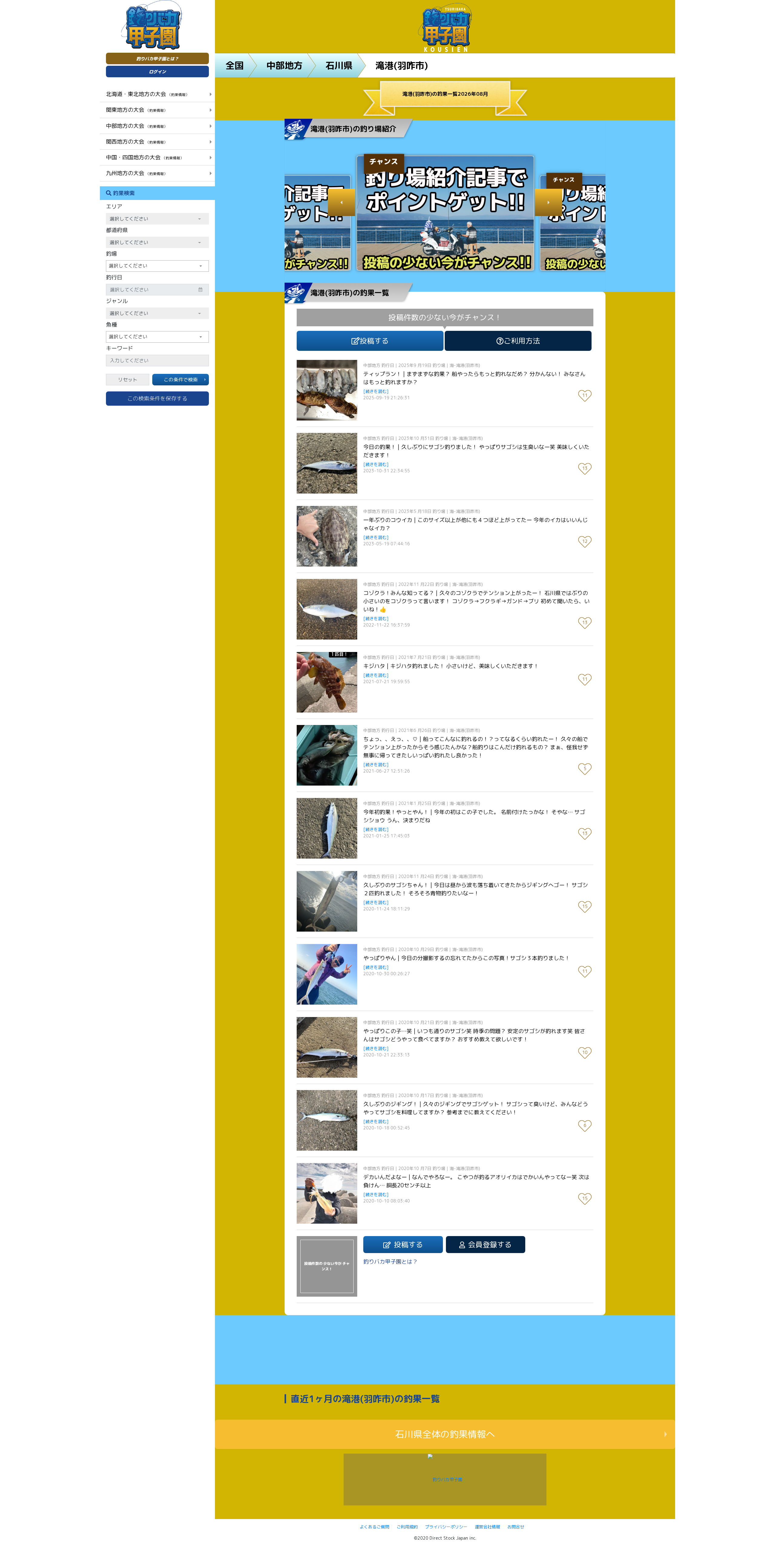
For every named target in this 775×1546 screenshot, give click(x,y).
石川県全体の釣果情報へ (445, 1434)
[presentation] (341, 202)
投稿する (374, 341)
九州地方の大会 (136, 173)
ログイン (157, 72)
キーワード (119, 348)
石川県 (339, 65)
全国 (235, 65)
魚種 (111, 324)
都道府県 (117, 230)
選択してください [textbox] (128, 265)
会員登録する (490, 1244)
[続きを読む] (376, 391)
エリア (114, 206)
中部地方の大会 (136, 126)
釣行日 (114, 277)
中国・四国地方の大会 (145, 157)
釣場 (111, 254)
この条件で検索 (181, 379)
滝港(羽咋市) (401, 65)
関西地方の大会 (136, 141)
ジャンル (117, 301)
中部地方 (284, 65)
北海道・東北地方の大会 (147, 94)
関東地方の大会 (136, 110)
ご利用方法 (522, 341)
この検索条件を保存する (157, 398)
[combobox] (157, 266)
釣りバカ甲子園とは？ (157, 59)
